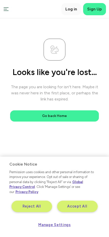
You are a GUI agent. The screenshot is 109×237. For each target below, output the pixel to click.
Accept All (77, 206)
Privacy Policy (26, 192)
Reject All (32, 206)
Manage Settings (54, 225)
